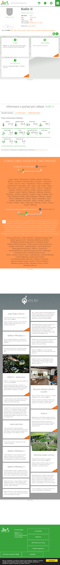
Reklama (38, 537)
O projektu (38, 531)
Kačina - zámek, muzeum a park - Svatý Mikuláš (22, 255)
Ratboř (28, 198)
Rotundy (38, 229)
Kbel (39, 186)
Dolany (11, 184)
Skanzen (54, 222)
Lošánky (11, 192)
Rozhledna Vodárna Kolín (43, 238)
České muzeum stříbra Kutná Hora (40, 244)
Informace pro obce (38, 543)
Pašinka (45, 194)
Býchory (10, 181)
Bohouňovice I (24, 179)
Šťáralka (44, 30)
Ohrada (17, 194)
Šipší (48, 198)
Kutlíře (33, 190)
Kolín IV (24, 30)
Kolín (31, 15)
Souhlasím (52, 560)
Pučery (11, 198)
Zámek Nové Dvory (15, 250)
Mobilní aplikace (38, 548)
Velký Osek (29, 203)
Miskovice (32, 192)
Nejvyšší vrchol (6, 233)
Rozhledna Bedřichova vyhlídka (38, 240)
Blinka (16, 179)
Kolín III (20, 30)
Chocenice (38, 181)
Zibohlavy (52, 30)
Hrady (54, 225)
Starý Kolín (27, 200)
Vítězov (44, 203)
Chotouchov (47, 181)
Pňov (51, 194)
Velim (22, 203)
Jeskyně (46, 229)
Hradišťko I (46, 184)
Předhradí (41, 196)
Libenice (40, 190)
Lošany (18, 192)
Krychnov (26, 190)
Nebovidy (40, 192)
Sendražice (38, 30)
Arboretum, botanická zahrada (32, 225)
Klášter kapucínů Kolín (18, 240)
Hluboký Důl (31, 184)
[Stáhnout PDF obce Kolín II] (53, 33)
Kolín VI (33, 30)
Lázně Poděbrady (22, 257)
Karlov (34, 186)
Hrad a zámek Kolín (14, 238)
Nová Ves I (10, 194)
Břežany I (47, 179)
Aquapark (26, 222)
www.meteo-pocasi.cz (42, 150)
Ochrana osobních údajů (11, 554)
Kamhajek (22, 186)
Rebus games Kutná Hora (21, 248)
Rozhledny (47, 225)
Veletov (16, 203)
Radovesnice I (20, 198)
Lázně (52, 229)
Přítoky (48, 196)
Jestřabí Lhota (12, 186)
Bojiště (33, 179)
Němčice (47, 192)
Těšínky (47, 200)
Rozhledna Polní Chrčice (36, 253)
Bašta (11, 179)
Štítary (47, 30)
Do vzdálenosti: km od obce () (22, 209)
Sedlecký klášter (30, 246)
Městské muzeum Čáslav (39, 263)
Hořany (39, 184)
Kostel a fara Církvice (37, 257)
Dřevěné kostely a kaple (26, 229)
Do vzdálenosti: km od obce (24, 166)
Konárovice (47, 188)
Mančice (25, 192)
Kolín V (28, 30)
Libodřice (47, 190)
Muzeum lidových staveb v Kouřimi (23, 261)
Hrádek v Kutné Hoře (16, 246)
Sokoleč (12, 200)
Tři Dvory (9, 203)
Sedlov (34, 198)
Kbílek (44, 186)
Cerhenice (18, 181)
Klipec (50, 186)
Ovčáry (38, 194)
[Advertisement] (30, 92)
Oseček (32, 194)
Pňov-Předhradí (13, 196)
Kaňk (28, 186)
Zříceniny (14, 229)
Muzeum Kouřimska (41, 259)
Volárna (51, 203)
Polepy (22, 196)
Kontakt (32, 554)
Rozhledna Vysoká (42, 242)
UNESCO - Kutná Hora (39, 248)
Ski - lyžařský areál (44, 222)
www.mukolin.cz (32, 26)
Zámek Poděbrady (47, 255)
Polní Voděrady (31, 196)
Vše (4, 222)
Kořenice (12, 190)
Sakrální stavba (54, 233)
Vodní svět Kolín (27, 238)
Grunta (17, 184)
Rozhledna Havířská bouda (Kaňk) (22, 242)
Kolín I (12, 30)
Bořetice (39, 179)
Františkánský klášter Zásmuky (22, 259)
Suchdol (40, 200)
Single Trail (24, 233)
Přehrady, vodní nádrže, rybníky (12, 225)
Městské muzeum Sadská (20, 263)
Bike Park (15, 233)
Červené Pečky (28, 181)
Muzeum (32, 233)
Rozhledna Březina (30, 265)
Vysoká (26, 205)
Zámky (8, 229)
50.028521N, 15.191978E (36, 23)
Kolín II (26, 9)
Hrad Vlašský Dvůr (44, 246)
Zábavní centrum (42, 233)
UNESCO (34, 222)
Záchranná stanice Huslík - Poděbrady (37, 250)
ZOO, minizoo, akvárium (14, 222)
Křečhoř (19, 190)
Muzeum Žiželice (42, 261)
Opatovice (25, 194)
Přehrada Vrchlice (20, 253)
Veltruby (38, 203)
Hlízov (23, 184)
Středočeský (33, 17)
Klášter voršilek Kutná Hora (16, 244)
